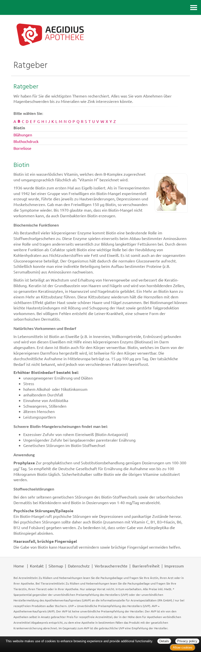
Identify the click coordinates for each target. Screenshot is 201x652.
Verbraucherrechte (111, 565)
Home (18, 565)
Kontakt (37, 565)
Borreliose (22, 148)
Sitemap (56, 565)
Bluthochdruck (25, 141)
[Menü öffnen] (193, 7)
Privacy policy (187, 641)
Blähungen (22, 134)
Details (164, 641)
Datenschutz (79, 565)
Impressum (174, 565)
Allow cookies (182, 647)
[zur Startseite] (100, 34)
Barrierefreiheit (146, 565)
